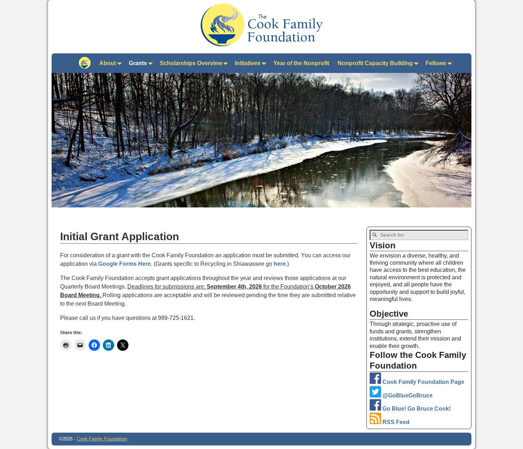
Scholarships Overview (191, 63)
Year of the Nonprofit (301, 63)
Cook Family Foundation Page (422, 382)
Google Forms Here (124, 264)
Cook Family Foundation (102, 439)
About (107, 63)
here (280, 264)
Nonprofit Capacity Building (375, 63)
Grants (138, 63)
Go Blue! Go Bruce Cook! (416, 409)
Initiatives (247, 63)
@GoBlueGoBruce (407, 395)
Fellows (436, 63)
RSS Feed (395, 422)
